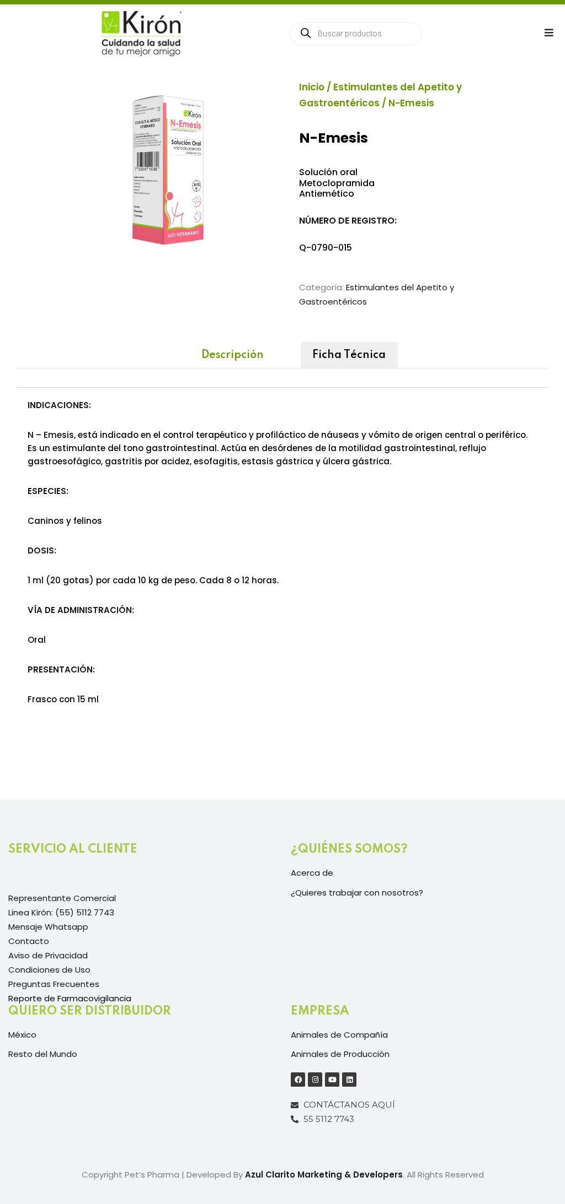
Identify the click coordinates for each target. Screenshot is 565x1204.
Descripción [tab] (232, 355)
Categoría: (321, 287)
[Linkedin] (349, 1079)
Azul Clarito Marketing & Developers (324, 1174)
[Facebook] (298, 1079)
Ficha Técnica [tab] (349, 355)
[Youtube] (332, 1079)
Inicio (311, 87)
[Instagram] (315, 1079)
